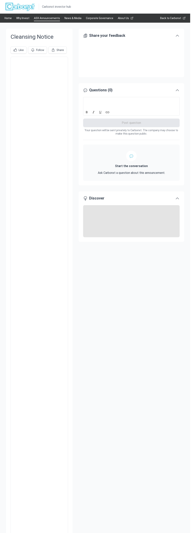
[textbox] (131, 100)
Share (60, 50)
